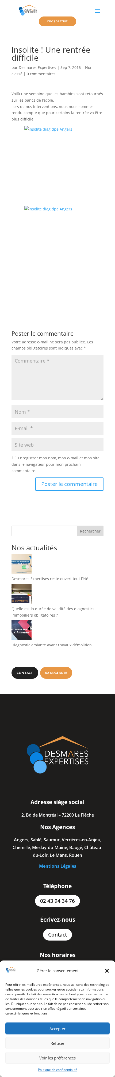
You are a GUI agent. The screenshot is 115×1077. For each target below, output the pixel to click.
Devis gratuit (57, 21)
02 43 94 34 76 (57, 900)
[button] (107, 971)
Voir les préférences (57, 1058)
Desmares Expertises (37, 67)
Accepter (57, 1028)
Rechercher (90, 531)
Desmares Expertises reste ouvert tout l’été (49, 578)
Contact (57, 934)
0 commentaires (41, 73)
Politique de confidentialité (57, 1069)
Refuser (57, 1043)
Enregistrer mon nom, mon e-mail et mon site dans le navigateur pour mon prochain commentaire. (55, 464)
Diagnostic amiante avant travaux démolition (51, 644)
